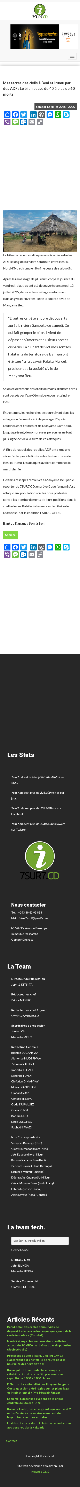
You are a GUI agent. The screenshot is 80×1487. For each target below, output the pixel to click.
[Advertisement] (40, 169)
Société (10, 535)
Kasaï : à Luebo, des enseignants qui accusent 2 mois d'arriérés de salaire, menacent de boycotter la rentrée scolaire (39, 1413)
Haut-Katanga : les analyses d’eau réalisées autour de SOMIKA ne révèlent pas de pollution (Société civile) (39, 1345)
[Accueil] (40, 11)
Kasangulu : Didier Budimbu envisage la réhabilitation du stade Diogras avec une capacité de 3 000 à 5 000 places (35, 1374)
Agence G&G (40, 1471)
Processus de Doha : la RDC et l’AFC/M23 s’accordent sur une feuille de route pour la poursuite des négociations (36, 1359)
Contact (11, 1440)
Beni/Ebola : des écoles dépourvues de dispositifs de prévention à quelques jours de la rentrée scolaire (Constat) (39, 1331)
